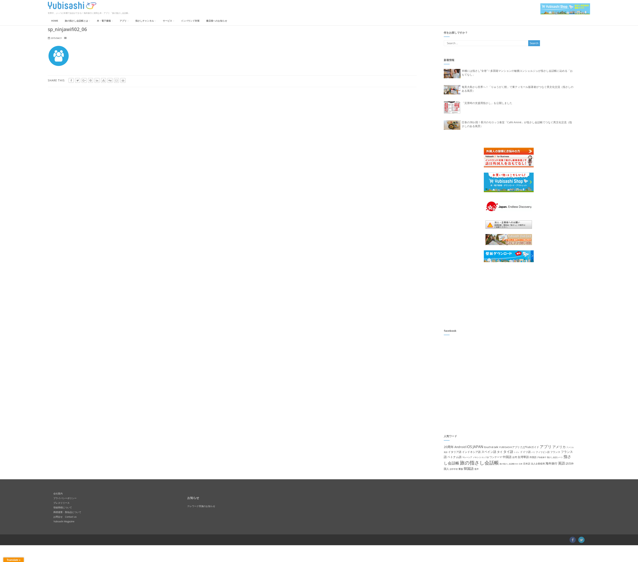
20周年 (449, 447)
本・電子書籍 (104, 20)
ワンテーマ (495, 457)
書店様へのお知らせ (216, 20)
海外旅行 (551, 463)
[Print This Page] (122, 80)
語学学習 (454, 469)
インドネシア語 (471, 452)
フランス (555, 452)
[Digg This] (109, 80)
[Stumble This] (103, 80)
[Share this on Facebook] (71, 80)
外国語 (533, 457)
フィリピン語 (543, 452)
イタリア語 (454, 452)
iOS (469, 446)
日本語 (526, 463)
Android (460, 447)
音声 (476, 468)
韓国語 (469, 468)
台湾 (514, 457)
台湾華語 (523, 457)
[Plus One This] (84, 80)
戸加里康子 (541, 457)
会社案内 (58, 493)
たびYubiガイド (529, 447)
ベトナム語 (454, 457)
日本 (521, 463)
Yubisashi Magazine (63, 521)
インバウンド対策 (190, 20)
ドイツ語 (525, 452)
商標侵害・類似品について (67, 512)
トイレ (516, 452)
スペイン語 (488, 452)
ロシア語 (485, 457)
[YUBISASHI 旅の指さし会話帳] (72, 10)
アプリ (123, 20)
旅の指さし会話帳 (479, 462)
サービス (167, 20)
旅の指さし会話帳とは (76, 20)
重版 (460, 468)
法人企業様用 (538, 463)
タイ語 (508, 451)
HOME (54, 20)
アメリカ (559, 446)
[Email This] (116, 80)
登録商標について (62, 507)
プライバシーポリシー (65, 498)
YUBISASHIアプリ (509, 447)
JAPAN (478, 446)
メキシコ (477, 457)
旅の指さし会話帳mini (509, 463)
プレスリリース (61, 502)
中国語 (507, 457)
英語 (561, 463)
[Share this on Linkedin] (97, 80)
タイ (500, 452)
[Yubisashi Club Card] (509, 239)
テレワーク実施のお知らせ (201, 506)
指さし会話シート (555, 457)
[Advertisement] (469, 295)
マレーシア (467, 457)
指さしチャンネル (144, 20)
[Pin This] (90, 80)
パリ (533, 452)
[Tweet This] (77, 80)
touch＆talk (491, 447)
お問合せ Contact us (65, 516)
